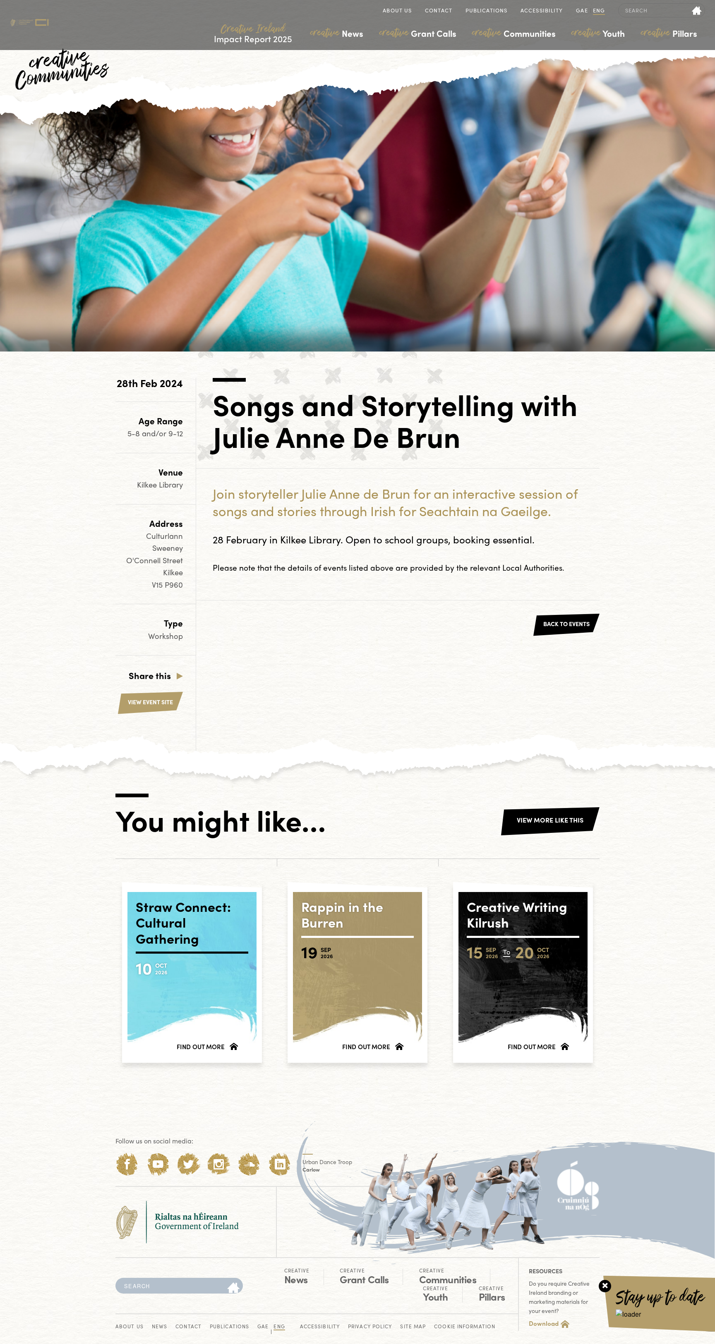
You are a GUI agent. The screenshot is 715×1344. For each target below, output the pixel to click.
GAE (582, 11)
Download (544, 1323)
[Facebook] (127, 1164)
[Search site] (697, 10)
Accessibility (542, 11)
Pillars (669, 33)
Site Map (413, 1327)
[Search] (233, 1288)
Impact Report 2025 (253, 34)
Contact (438, 11)
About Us (397, 11)
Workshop (165, 635)
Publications (486, 11)
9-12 (175, 433)
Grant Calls (417, 33)
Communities (514, 33)
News (336, 33)
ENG (599, 11)
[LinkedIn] (280, 1164)
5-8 (134, 433)
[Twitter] (188, 1164)
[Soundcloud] (249, 1164)
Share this (150, 675)
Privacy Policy (370, 1327)
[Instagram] (218, 1164)
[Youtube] (158, 1164)
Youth (598, 33)
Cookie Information (464, 1327)
